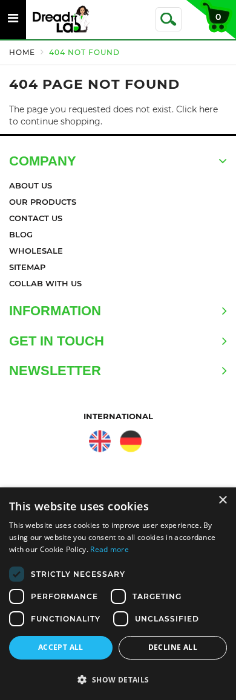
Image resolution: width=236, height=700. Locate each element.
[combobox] (169, 19)
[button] (118, 679)
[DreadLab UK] (100, 441)
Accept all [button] (61, 647)
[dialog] (118, 593)
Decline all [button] (172, 647)
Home (22, 52)
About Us (30, 185)
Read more (109, 549)
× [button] (222, 500)
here (208, 109)
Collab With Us (45, 283)
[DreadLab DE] (130, 441)
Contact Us (35, 218)
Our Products (42, 202)
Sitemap (27, 267)
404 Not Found (84, 52)
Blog (21, 234)
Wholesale (36, 250)
